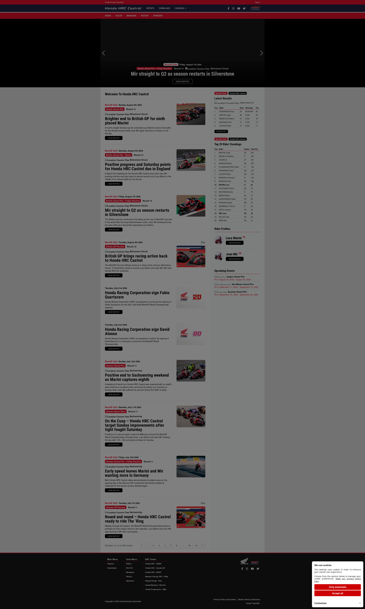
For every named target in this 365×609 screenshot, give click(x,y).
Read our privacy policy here (337, 580)
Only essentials (337, 587)
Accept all (337, 593)
